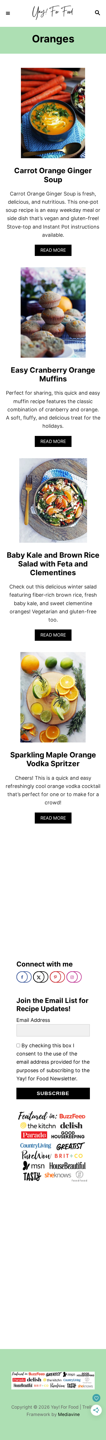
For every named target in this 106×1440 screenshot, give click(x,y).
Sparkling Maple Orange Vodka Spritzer (53, 759)
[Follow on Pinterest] (57, 977)
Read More (54, 251)
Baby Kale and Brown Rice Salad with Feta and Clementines (53, 564)
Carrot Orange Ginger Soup (53, 175)
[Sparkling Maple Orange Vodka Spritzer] (53, 700)
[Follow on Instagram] (74, 977)
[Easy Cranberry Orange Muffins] (53, 315)
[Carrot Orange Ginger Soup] (53, 115)
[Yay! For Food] (53, 13)
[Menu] (8, 13)
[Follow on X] (40, 977)
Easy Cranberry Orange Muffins (53, 374)
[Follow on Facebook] (24, 977)
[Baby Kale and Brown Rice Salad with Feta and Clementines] (53, 503)
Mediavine (69, 1414)
